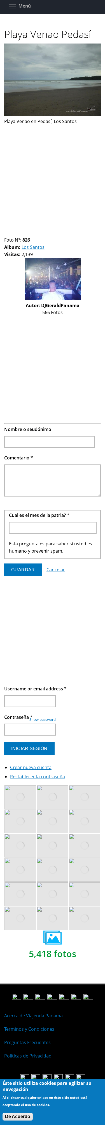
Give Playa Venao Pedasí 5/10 (25, 233)
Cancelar (55, 570)
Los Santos (33, 247)
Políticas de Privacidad (28, 1056)
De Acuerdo (17, 1116)
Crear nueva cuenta (31, 767)
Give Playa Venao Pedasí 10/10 (49, 233)
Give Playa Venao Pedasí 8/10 (40, 233)
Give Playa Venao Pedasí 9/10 (44, 233)
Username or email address (35, 689)
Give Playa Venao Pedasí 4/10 (20, 233)
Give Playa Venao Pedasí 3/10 (16, 233)
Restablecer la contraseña (37, 777)
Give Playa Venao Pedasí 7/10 (35, 233)
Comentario (18, 458)
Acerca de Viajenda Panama (33, 1016)
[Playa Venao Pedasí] (52, 114)
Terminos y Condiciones (29, 1029)
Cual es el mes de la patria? (39, 515)
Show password (42, 719)
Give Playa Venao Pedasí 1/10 (6, 233)
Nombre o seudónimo (27, 429)
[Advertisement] (52, 177)
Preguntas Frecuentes (27, 1042)
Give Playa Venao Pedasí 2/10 (11, 233)
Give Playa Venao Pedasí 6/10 (30, 233)
